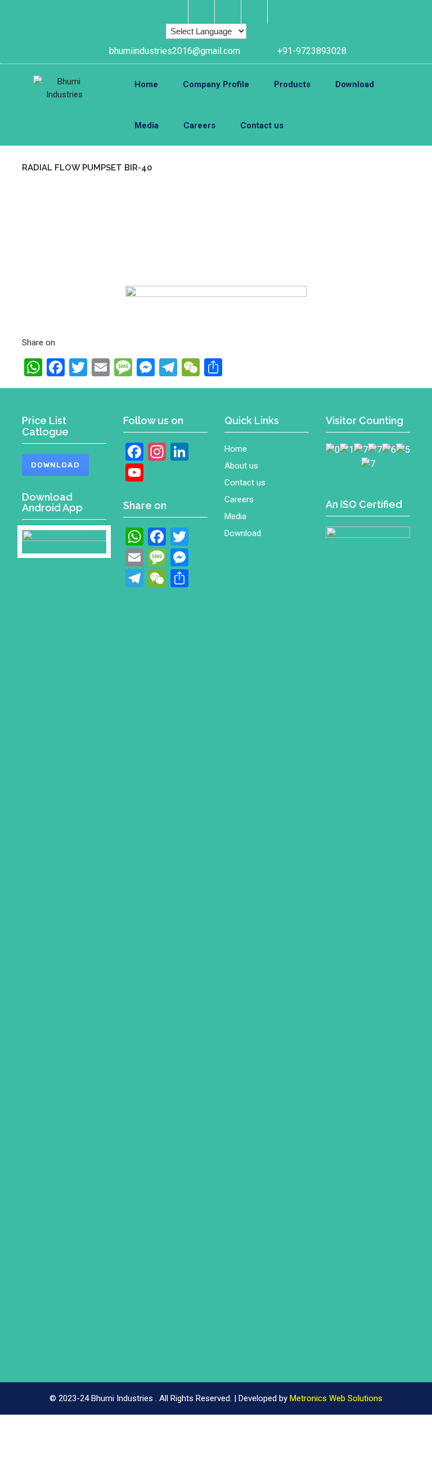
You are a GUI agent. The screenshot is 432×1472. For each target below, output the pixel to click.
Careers (199, 125)
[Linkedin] (229, 12)
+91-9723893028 (311, 51)
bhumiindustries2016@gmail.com (174, 51)
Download (354, 84)
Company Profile (216, 84)
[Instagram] (203, 12)
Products (292, 84)
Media (146, 125)
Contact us (262, 125)
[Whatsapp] (256, 12)
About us (241, 466)
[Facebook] (176, 12)
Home (146, 84)
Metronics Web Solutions (336, 1398)
